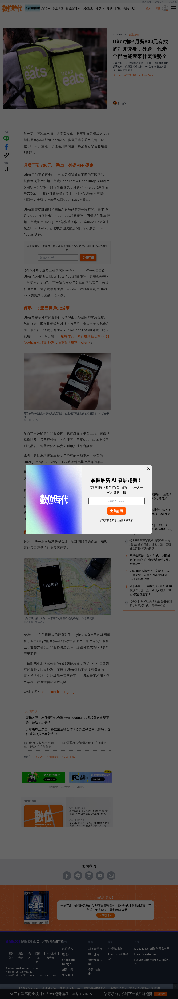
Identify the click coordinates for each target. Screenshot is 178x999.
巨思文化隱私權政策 (122, 520)
